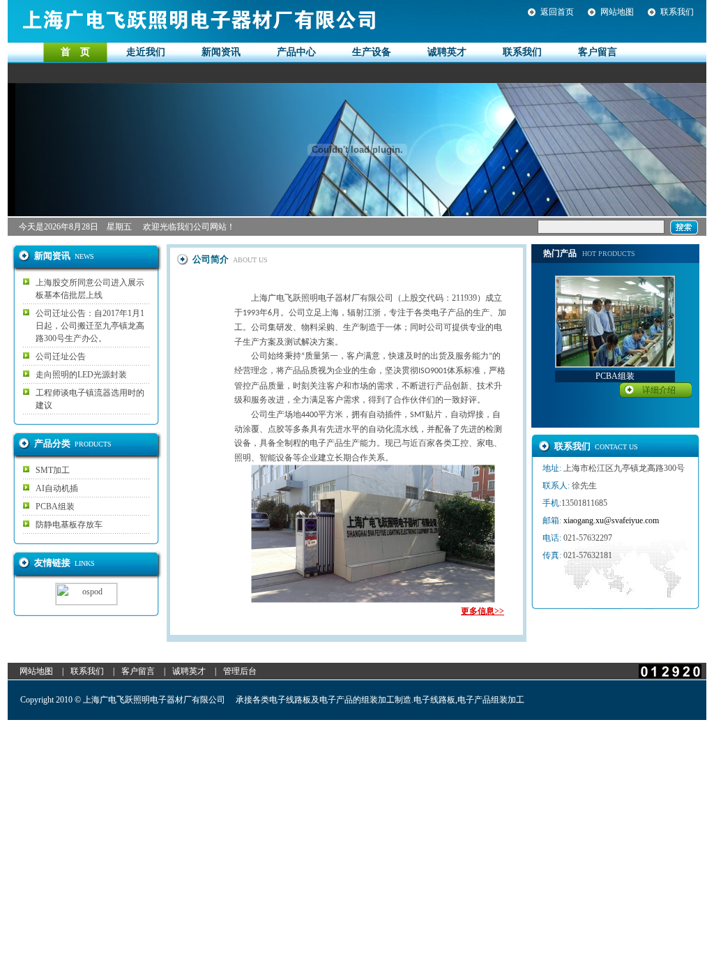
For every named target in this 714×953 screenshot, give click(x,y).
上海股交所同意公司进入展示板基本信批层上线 (90, 289)
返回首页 (557, 12)
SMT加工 (53, 470)
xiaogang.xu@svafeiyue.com (611, 520)
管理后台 (240, 671)
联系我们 (677, 12)
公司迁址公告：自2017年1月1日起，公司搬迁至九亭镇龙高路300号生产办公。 (90, 325)
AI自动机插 (57, 488)
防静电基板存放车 (69, 525)
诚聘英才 (189, 671)
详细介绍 (659, 390)
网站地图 (617, 12)
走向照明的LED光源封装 (81, 375)
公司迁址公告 (61, 356)
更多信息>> (482, 611)
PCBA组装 (55, 506)
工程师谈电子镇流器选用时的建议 (90, 399)
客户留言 (138, 671)
